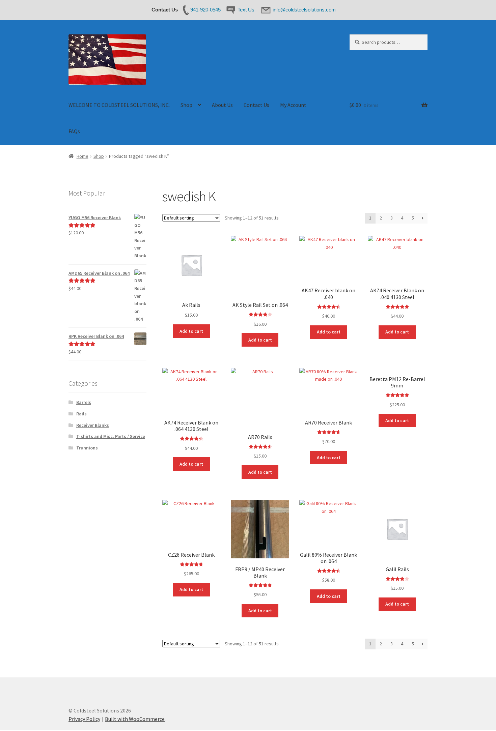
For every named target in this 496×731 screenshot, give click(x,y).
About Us (222, 104)
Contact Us (256, 104)
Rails (81, 414)
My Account (293, 104)
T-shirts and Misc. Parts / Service (110, 436)
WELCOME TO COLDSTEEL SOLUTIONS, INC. (119, 104)
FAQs (74, 131)
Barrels (83, 402)
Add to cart (191, 331)
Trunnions (87, 448)
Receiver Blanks (92, 425)
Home (82, 156)
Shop (186, 104)
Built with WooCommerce (135, 718)
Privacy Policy (84, 718)
